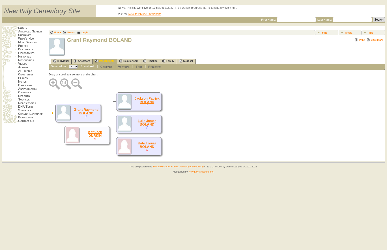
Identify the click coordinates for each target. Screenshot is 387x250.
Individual (63, 61)
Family (170, 61)
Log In (22, 28)
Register (154, 66)
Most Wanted (27, 42)
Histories (24, 56)
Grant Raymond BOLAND (86, 111)
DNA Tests (26, 106)
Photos (23, 45)
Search (71, 32)
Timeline (152, 61)
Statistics (24, 110)
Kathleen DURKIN (95, 133)
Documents (25, 49)
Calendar (24, 92)
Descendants (106, 61)
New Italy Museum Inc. (201, 171)
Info (371, 32)
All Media (25, 71)
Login (85, 32)
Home (57, 32)
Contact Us (26, 121)
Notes (22, 81)
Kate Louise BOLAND (147, 145)
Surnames (24, 35)
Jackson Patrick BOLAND (147, 100)
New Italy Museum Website (144, 14)
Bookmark (377, 39)
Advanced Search (30, 31)
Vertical (124, 66)
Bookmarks (26, 117)
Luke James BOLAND (147, 122)
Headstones (26, 53)
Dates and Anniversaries (27, 86)
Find (324, 32)
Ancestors (84, 61)
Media (348, 32)
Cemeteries (26, 74)
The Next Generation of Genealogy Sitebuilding (178, 166)
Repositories (27, 103)
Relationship (130, 61)
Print (362, 39)
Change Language (30, 113)
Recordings (26, 60)
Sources (24, 99)
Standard (87, 66)
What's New (26, 38)
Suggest (188, 61)
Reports (24, 96)
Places (23, 78)
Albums (23, 67)
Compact (106, 66)
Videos (22, 63)
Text (139, 66)
